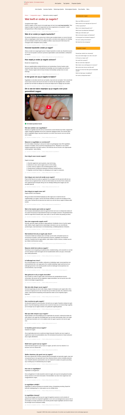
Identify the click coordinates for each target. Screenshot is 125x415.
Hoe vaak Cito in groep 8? (82, 60)
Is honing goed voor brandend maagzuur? (85, 37)
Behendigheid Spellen (71, 9)
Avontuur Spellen (47, 9)
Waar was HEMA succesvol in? (83, 21)
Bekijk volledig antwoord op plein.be (49, 282)
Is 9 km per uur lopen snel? (82, 58)
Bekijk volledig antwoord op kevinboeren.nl (51, 404)
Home (26, 15)
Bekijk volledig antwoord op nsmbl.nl (50, 45)
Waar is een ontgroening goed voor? (84, 28)
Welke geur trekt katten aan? (82, 32)
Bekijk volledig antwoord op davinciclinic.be (51, 216)
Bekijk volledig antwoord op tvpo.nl (49, 323)
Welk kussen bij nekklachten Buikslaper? (85, 30)
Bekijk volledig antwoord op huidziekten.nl (51, 296)
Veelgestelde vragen (35, 15)
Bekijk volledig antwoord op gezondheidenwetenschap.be (54, 243)
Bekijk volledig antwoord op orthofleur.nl (50, 380)
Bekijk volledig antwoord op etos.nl (49, 137)
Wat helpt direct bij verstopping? (83, 42)
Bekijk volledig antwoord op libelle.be (50, 349)
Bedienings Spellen (59, 9)
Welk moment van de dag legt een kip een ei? (86, 23)
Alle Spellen (58, 3)
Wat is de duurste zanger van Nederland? (85, 35)
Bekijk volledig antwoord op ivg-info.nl (50, 364)
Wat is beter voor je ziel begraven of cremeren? (86, 65)
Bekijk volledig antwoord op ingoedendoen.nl (51, 204)
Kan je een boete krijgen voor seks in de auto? (86, 55)
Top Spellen (66, 3)
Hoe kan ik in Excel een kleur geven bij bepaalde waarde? (87, 70)
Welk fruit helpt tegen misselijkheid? (84, 73)
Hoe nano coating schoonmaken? (83, 39)
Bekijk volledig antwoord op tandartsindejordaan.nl (52, 86)
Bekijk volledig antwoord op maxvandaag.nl (51, 309)
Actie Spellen (38, 9)
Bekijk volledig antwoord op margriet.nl (50, 31)
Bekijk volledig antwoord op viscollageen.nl (51, 172)
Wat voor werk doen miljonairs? (83, 62)
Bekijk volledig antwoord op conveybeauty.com (52, 339)
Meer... (88, 9)
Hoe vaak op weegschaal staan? (83, 75)
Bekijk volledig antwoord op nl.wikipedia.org (51, 255)
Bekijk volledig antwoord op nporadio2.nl (50, 151)
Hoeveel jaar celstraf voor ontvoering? (84, 53)
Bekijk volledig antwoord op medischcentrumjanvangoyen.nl (54, 270)
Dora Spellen (81, 9)
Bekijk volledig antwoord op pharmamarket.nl (51, 229)
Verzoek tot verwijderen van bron (33, 31)
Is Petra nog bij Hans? (81, 25)
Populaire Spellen (76, 3)
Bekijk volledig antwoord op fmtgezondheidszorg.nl (52, 56)
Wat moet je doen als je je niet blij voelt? (85, 67)
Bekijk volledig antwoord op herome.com (50, 74)
